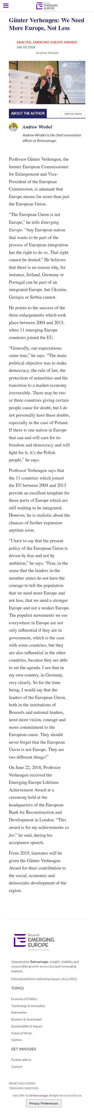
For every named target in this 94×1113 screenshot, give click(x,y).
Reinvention (19, 1012)
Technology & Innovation (28, 1006)
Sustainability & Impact (26, 1026)
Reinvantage (40, 1095)
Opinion (16, 1040)
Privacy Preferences (43, 1103)
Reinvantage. (39, 962)
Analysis (24, 42)
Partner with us (21, 1060)
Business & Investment (26, 1019)
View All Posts (73, 113)
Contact (16, 1066)
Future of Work (21, 1033)
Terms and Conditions (23, 1088)
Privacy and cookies (22, 1083)
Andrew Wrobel (47, 53)
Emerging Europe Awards (55, 42)
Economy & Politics (24, 999)
